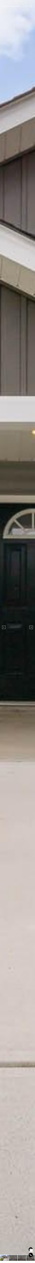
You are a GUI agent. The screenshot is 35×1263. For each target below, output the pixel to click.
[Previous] (4, 627)
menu (26, 6)
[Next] (31, 627)
